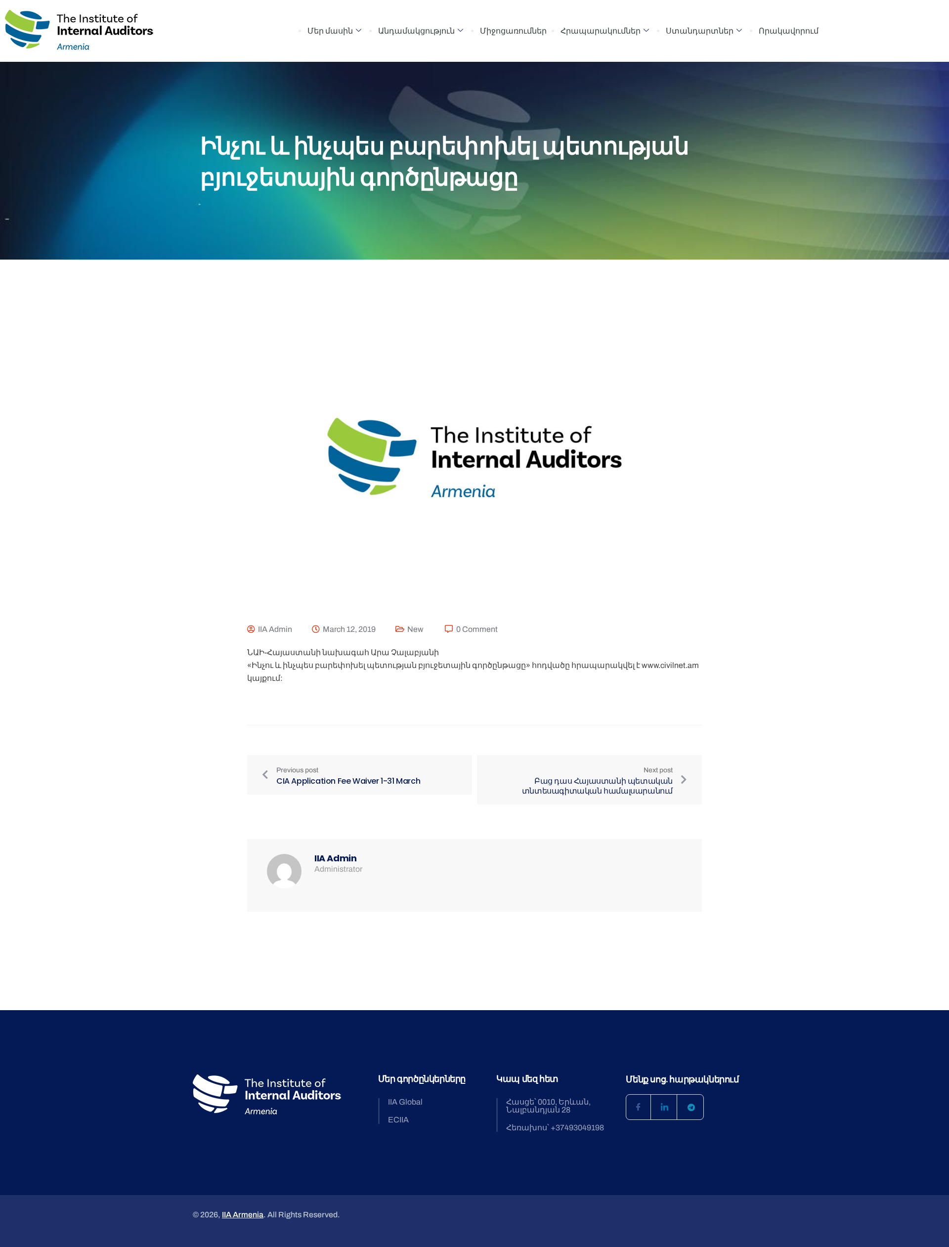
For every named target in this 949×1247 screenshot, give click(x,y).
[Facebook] (638, 1107)
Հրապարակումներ (601, 31)
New (415, 629)
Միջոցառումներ (513, 31)
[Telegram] (691, 1107)
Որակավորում (789, 31)
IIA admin (275, 629)
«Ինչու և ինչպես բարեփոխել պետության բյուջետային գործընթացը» (388, 665)
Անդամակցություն (416, 31)
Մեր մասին (330, 31)
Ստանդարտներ (699, 31)
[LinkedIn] (664, 1107)
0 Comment (477, 629)
